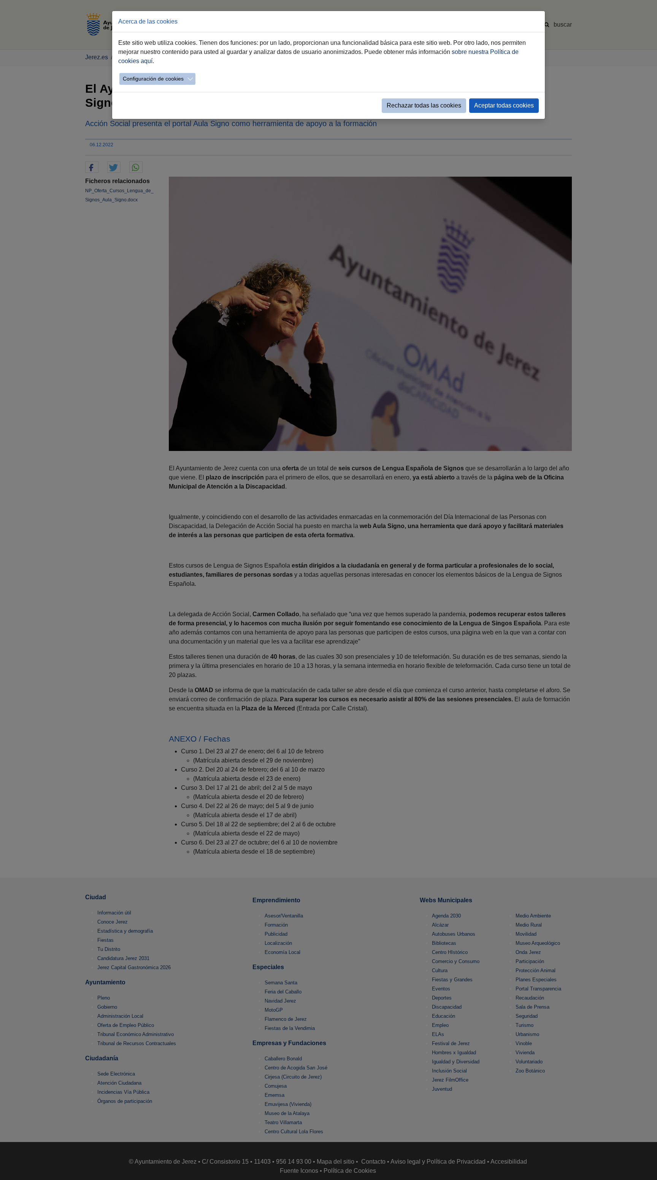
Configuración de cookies (153, 79)
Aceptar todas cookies (504, 105)
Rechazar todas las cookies (424, 105)
